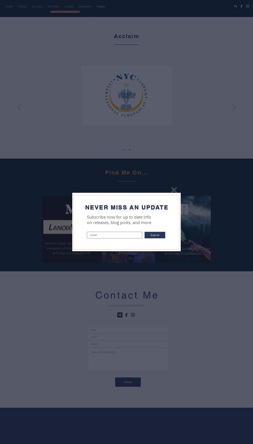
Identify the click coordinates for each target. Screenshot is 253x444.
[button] (174, 190)
